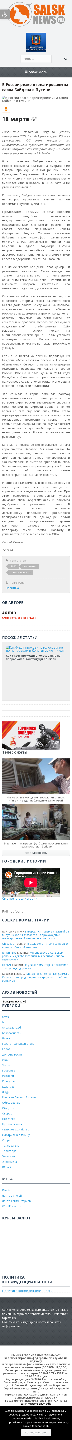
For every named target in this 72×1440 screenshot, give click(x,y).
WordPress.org (11, 1206)
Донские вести (12, 1054)
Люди (5, 1092)
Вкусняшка (9, 952)
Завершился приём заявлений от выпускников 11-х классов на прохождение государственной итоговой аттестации (35, 935)
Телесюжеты (10, 1145)
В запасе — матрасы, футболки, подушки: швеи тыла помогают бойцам (36, 845)
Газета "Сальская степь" (19, 1043)
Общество (9, 1108)
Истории (8, 1076)
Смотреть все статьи (18, 618)
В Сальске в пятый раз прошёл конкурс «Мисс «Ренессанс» (35, 945)
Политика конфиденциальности (27, 1291)
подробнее (27, 1414)
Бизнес (6, 1038)
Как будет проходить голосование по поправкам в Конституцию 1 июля (33, 657)
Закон (6, 1065)
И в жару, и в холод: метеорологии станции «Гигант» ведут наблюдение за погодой (36, 799)
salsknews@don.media (36, 1403)
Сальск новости (21, 572)
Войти (6, 1190)
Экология (8, 1156)
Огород (7, 1113)
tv (3, 1022)
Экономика (9, 1162)
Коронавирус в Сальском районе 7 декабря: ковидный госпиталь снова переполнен (33, 956)
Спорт (6, 1140)
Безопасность (11, 1033)
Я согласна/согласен (36, 1432)
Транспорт (9, 1151)
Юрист (6, 1167)
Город (6, 1049)
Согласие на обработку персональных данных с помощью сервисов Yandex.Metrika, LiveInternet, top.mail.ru (35, 1314)
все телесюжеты (36, 853)
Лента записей (12, 1195)
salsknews (30, 566)
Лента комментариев (16, 1201)
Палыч (6, 965)
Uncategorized (11, 1027)
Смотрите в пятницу (16, 1135)
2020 (13, 566)
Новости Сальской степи (19, 1097)
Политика (12, 588)
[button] (5, 14)
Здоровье (8, 1070)
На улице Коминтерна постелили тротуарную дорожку (35, 966)
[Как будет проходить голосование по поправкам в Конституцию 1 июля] (36, 647)
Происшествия (12, 1124)
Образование (11, 1102)
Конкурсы (8, 1081)
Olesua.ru (8, 943)
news (5, 1017)
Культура (8, 1086)
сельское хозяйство (15, 1129)
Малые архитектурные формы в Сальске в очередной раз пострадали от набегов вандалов (35, 977)
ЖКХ (5, 1060)
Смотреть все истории (19, 898)
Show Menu (38, 72)
